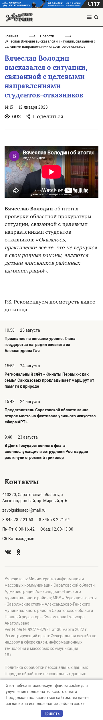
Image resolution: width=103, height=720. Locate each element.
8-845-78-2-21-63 (17, 519)
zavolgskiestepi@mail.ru (23, 510)
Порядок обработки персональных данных (45, 673)
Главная (11, 36)
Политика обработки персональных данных (46, 667)
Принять (51, 713)
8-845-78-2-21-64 (54, 519)
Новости (47, 36)
